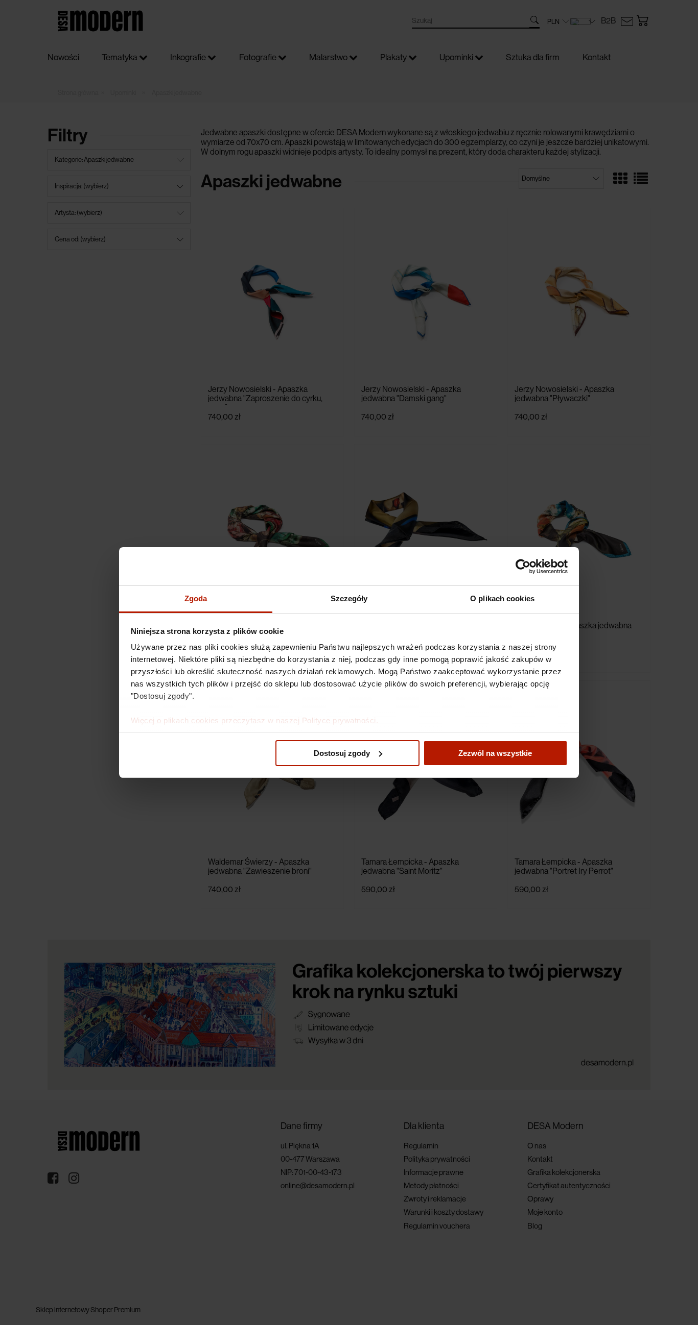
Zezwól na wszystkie (495, 753)
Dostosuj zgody (342, 753)
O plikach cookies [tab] (502, 598)
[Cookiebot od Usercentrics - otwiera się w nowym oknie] (523, 566)
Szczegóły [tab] (349, 598)
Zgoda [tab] (195, 598)
